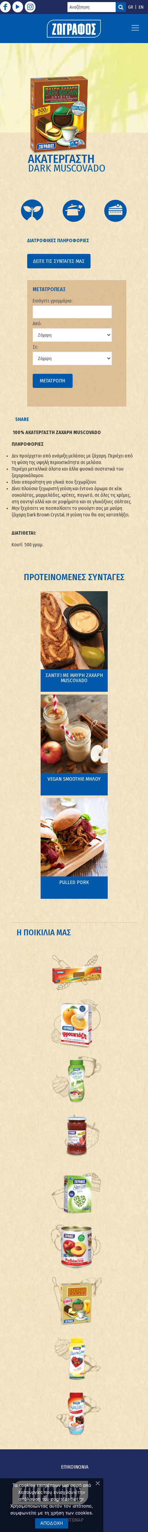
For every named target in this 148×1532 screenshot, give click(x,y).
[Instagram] (30, 6)
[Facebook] (5, 6)
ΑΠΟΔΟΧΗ (51, 1523)
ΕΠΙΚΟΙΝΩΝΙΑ (74, 1467)
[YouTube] (17, 6)
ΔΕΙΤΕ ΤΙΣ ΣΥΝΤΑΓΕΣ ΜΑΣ (59, 261)
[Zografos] (74, 29)
